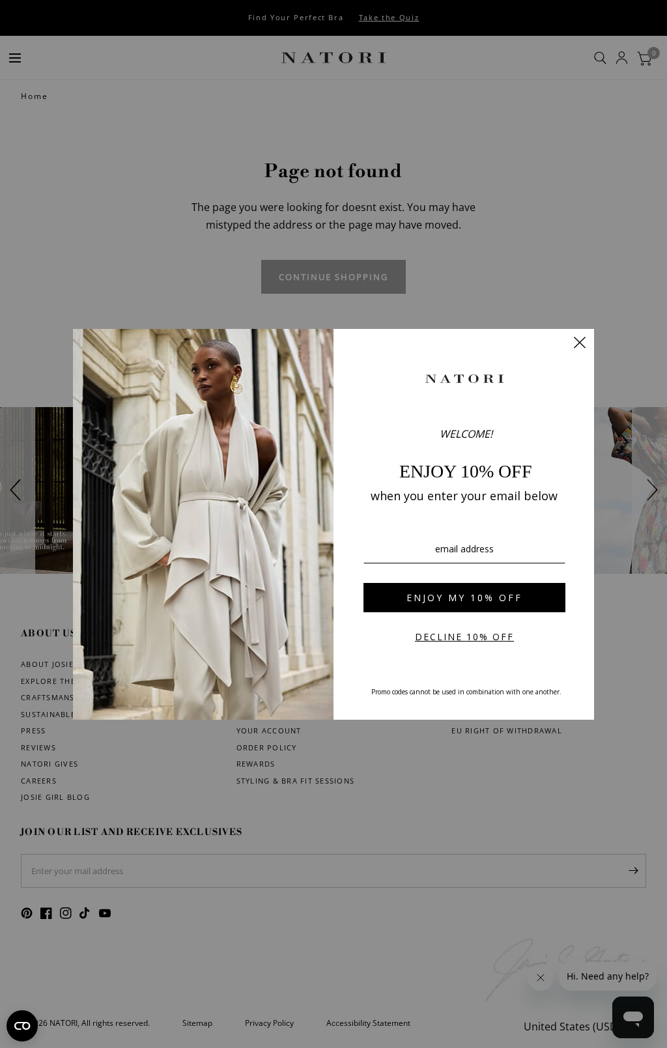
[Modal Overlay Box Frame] (333, 524)
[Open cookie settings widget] (22, 1025)
